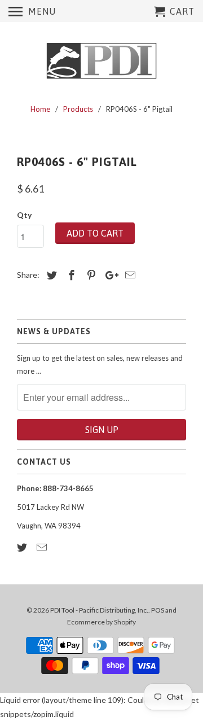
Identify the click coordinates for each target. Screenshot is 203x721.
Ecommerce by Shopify (101, 622)
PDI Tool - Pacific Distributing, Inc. (99, 610)
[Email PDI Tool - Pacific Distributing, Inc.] (43, 547)
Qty (24, 215)
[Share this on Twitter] (50, 275)
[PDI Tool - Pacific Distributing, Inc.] (101, 61)
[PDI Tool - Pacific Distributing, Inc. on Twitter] (23, 547)
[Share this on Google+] (109, 275)
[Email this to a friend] (129, 275)
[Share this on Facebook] (70, 275)
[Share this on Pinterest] (90, 275)
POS (157, 610)
